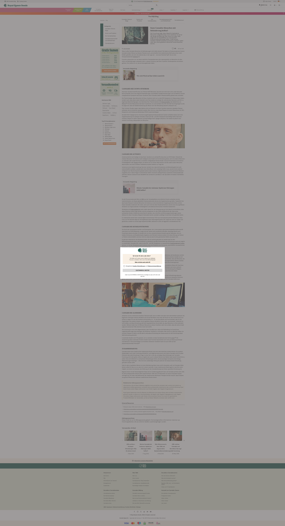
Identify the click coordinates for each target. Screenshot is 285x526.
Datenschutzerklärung (154, 266)
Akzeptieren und (143, 266)
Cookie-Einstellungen (139, 266)
